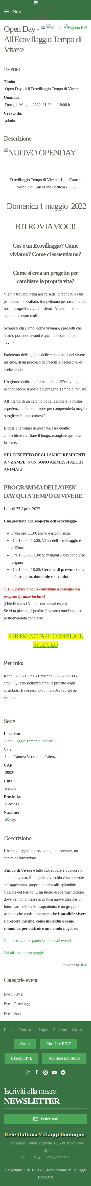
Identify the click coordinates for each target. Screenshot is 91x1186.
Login (43, 1030)
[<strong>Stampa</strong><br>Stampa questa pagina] (54, 27)
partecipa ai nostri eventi (51, 940)
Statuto (25, 1044)
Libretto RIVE (21, 1058)
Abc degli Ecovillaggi (64, 1058)
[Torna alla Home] (45, 11)
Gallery (77, 1030)
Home (8, 1030)
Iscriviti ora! (49, 1119)
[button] (12, 11)
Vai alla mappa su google (24, 953)
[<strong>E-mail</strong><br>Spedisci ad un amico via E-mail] (43, 27)
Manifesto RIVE (59, 1044)
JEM (84, 965)
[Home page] (45, 1134)
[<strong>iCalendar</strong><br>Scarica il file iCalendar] (75, 27)
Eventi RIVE (13, 994)
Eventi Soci (12, 1013)
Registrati (60, 1030)
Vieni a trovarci (16, 940)
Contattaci (25, 1030)
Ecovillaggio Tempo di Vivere (29, 741)
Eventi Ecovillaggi (17, 1004)
